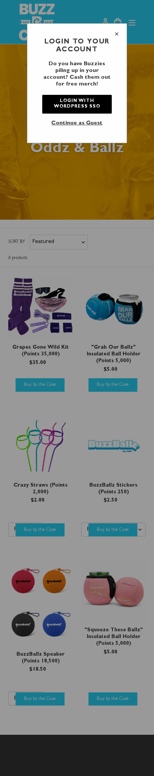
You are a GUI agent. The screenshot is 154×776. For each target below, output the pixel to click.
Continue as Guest (76, 123)
